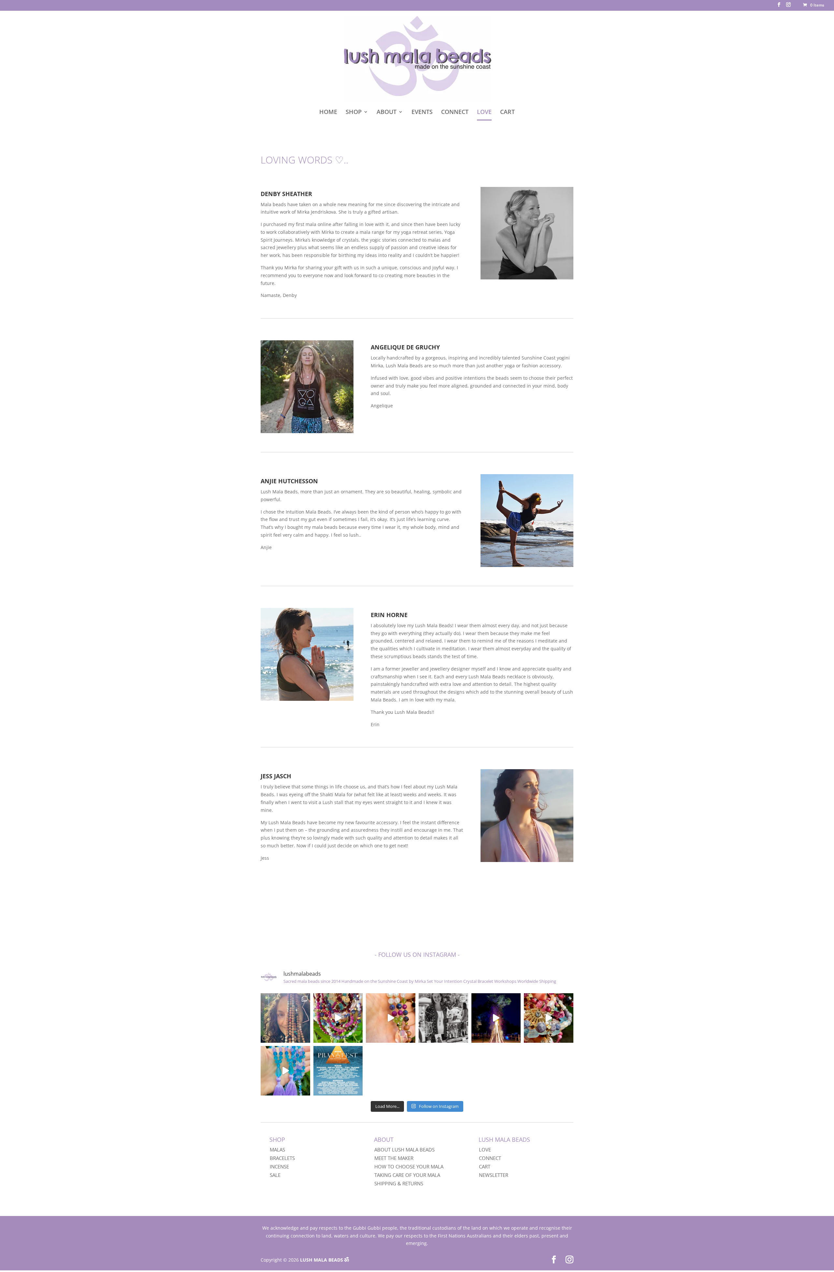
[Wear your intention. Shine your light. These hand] (338, 1018)
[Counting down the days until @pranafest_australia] (338, 1070)
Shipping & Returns (398, 1183)
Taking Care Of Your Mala (407, 1175)
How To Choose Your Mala (408, 1166)
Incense (279, 1166)
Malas (277, 1149)
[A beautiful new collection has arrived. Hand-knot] (390, 1018)
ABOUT (386, 112)
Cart (484, 1166)
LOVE (484, 112)
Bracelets (282, 1158)
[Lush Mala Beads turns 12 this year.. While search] (285, 1018)
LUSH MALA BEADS (321, 1260)
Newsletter (493, 1175)
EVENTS (422, 112)
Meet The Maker (393, 1158)
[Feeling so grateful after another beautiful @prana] (496, 1018)
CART (507, 112)
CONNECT (454, 112)
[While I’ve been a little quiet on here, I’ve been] (548, 1018)
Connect (490, 1158)
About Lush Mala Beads (404, 1149)
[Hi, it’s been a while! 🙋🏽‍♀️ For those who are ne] (443, 1018)
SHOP (354, 112)
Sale (275, 1175)
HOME (328, 112)
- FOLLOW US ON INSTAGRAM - (417, 954)
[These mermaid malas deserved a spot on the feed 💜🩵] (285, 1070)
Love (485, 1149)
